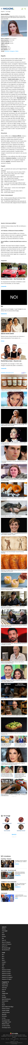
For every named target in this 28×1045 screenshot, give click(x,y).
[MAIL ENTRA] (22, 9)
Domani (4, 936)
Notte (3, 934)
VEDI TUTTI (14, 834)
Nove (3, 967)
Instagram (12, 51)
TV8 (3, 966)
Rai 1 (3, 954)
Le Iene (3, 1018)
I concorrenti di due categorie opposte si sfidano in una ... (21, 896)
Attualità (4, 997)
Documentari (5, 1001)
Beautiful (4, 1014)
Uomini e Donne (6, 1008)
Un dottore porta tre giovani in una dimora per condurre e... (21, 861)
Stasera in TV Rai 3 (6, 973)
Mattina (4, 929)
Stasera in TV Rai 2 (6, 971)
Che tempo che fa (6, 1027)
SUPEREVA (14, 1037)
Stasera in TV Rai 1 (6, 969)
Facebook (7, 51)
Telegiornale (5, 993)
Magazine (3, 11)
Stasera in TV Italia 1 (7, 979)
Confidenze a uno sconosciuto (8, 881)
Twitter (16, 51)
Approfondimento (6, 999)
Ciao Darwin (4, 893)
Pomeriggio (4, 930)
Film (3, 938)
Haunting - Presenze (6, 859)
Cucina (3, 995)
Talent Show (5, 985)
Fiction (2, 341)
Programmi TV (5, 982)
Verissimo (4, 1016)
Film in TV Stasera (6, 942)
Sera (3, 932)
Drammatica (4, 313)
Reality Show (5, 984)
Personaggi (8, 11)
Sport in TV (4, 946)
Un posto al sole (6, 1020)
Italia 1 (3, 964)
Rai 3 (3, 958)
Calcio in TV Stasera (6, 944)
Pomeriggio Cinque (6, 1022)
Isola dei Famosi (6, 1012)
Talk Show (4, 987)
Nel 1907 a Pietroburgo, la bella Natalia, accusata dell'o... (20, 884)
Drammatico (18, 875)
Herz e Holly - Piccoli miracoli (8, 870)
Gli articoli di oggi (6, 948)
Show (16, 898)
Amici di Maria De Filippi (7, 1006)
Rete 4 (3, 960)
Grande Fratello (5, 1010)
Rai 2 (3, 956)
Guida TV (4, 927)
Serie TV (4, 940)
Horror (17, 864)
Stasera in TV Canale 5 (7, 977)
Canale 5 (4, 962)
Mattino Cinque (5, 1023)
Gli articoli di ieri (6, 949)
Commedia (3, 286)
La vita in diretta (6, 1025)
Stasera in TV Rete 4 (7, 975)
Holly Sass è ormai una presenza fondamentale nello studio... (20, 873)
